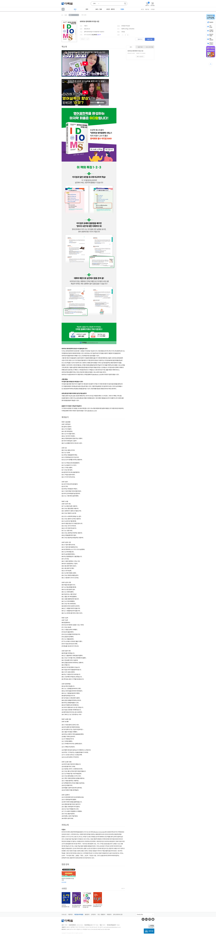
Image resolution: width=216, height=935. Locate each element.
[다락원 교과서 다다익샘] (210, 19)
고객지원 (152, 9)
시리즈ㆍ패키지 (110, 9)
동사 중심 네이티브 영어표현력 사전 (76, 906)
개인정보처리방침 (78, 914)
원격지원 (151, 931)
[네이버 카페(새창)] (152, 919)
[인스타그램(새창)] (149, 919)
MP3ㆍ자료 (99, 9)
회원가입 (147, 9)
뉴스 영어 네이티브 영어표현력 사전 (97, 905)
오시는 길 (64, 914)
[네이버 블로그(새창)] (146, 919)
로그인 (142, 9)
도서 (75, 9)
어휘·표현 (83, 15)
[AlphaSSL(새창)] (151, 926)
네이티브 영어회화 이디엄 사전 (87, 906)
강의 (87, 9)
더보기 (122, 888)
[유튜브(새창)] (143, 919)
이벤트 (122, 9)
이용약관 (70, 914)
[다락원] (67, 3)
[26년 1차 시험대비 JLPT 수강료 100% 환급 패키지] (210, 57)
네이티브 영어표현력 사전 (65, 905)
